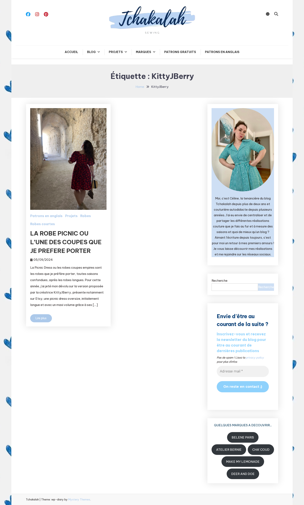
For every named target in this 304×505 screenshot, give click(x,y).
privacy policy (255, 357)
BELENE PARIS (243, 437)
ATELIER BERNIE (229, 450)
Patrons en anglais (222, 52)
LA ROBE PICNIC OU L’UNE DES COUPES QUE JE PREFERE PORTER (66, 242)
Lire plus (41, 318)
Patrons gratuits (180, 52)
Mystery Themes (79, 499)
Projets (116, 52)
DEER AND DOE (243, 474)
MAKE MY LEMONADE (243, 462)
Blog (91, 52)
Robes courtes (42, 224)
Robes (85, 216)
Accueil (71, 52)
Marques (143, 52)
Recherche (219, 281)
